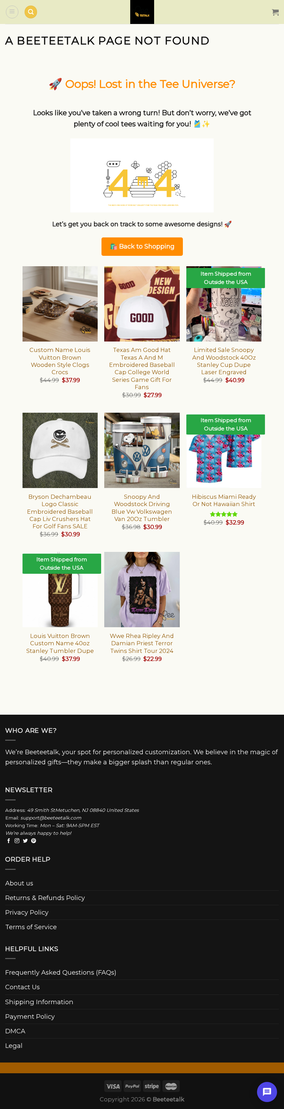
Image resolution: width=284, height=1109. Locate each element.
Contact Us (22, 987)
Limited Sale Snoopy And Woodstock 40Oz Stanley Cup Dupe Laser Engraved (224, 361)
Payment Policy (30, 1016)
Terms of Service (31, 927)
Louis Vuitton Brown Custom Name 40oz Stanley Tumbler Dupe (60, 643)
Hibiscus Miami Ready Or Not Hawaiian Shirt (224, 500)
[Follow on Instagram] (17, 841)
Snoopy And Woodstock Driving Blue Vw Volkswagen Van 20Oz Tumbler (142, 507)
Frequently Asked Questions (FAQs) (60, 972)
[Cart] (275, 12)
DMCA (15, 1031)
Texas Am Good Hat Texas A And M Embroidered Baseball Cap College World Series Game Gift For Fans (142, 368)
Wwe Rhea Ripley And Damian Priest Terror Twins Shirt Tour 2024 (142, 643)
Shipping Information (39, 1002)
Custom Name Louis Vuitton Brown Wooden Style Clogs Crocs (59, 361)
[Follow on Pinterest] (33, 841)
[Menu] (12, 12)
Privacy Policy (26, 912)
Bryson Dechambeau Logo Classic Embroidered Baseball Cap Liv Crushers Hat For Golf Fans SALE (60, 511)
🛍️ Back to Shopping (142, 246)
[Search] (31, 12)
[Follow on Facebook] (8, 841)
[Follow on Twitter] (25, 841)
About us (19, 883)
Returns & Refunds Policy (45, 898)
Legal (14, 1046)
